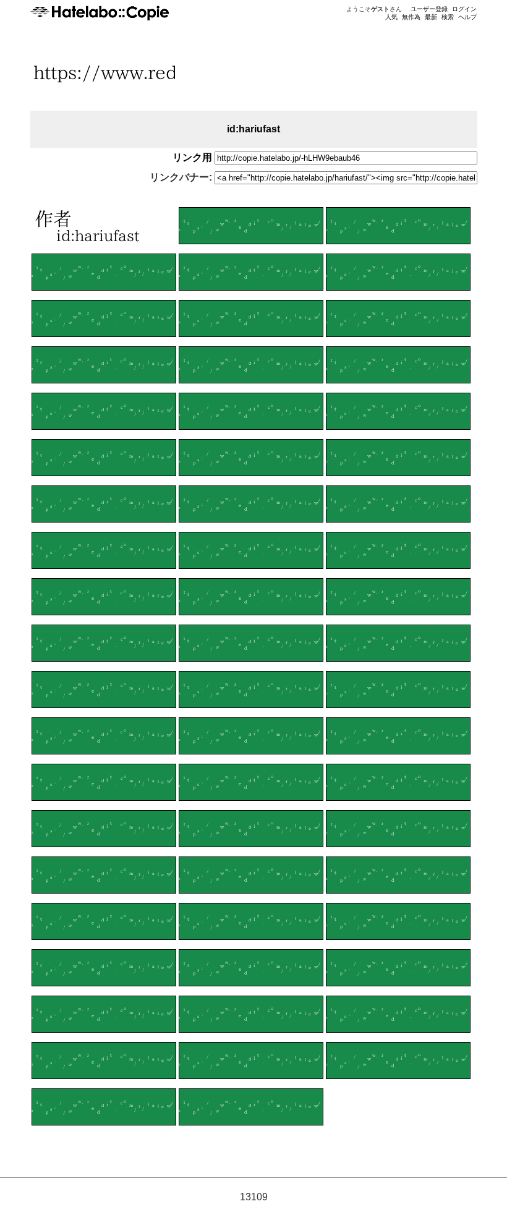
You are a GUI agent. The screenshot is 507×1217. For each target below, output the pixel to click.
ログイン (464, 9)
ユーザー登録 (429, 9)
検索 (447, 17)
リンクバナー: (181, 177)
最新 (431, 17)
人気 (391, 17)
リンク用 (192, 157)
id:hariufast (253, 129)
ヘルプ (467, 17)
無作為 (411, 17)
